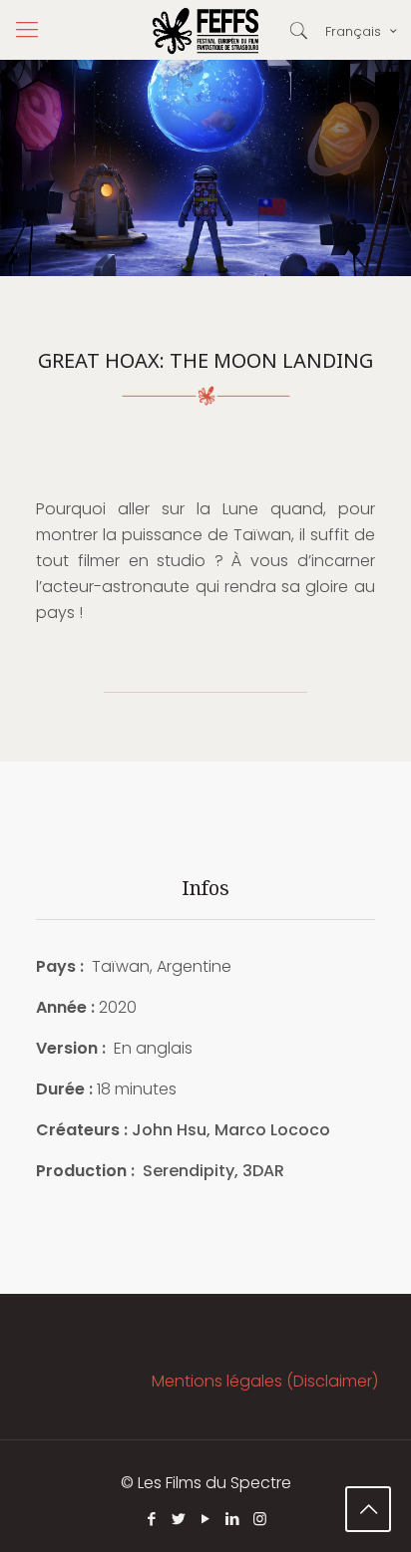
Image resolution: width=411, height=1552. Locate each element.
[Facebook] (152, 1518)
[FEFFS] (205, 30)
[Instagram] (259, 1518)
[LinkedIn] (232, 1518)
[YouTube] (206, 1518)
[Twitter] (179, 1518)
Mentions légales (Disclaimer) (265, 1381)
